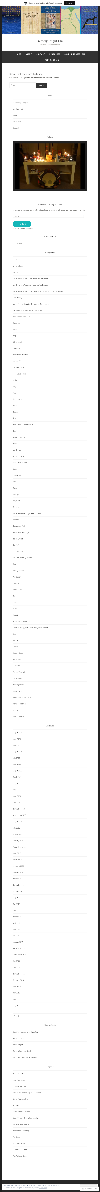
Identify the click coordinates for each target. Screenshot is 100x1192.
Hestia (15, 431)
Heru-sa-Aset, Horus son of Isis (24, 424)
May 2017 (16, 904)
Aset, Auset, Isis (18, 297)
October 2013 (18, 980)
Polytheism (17, 577)
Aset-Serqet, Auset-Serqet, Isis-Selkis (27, 310)
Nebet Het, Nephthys (21, 532)
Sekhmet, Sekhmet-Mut (22, 621)
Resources (54, 54)
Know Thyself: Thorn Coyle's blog (26, 1118)
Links (14, 481)
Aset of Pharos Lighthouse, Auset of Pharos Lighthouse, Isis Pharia (38, 291)
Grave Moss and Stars (21, 1099)
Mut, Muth (16, 500)
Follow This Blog (21, 224)
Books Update (18, 1038)
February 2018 (18, 866)
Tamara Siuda (18, 665)
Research (16, 602)
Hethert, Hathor (19, 437)
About (29, 54)
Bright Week (17, 342)
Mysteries (16, 507)
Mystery (16, 519)
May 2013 (16, 993)
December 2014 (19, 948)
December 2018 (19, 847)
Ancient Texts (18, 266)
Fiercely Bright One (50, 41)
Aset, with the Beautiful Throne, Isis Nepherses (31, 304)
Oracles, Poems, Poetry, (22, 557)
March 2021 (17, 777)
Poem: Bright (18, 1044)
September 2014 (19, 954)
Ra (14, 596)
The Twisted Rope (20, 1156)
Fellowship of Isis (19, 374)
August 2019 (17, 821)
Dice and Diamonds (20, 1073)
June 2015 (17, 935)
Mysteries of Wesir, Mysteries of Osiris (27, 513)
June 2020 (17, 796)
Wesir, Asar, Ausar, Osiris (22, 697)
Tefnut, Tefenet (19, 672)
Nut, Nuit (16, 545)
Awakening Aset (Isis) (75, 54)
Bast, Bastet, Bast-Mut (21, 316)
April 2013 (16, 999)
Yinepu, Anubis (18, 716)
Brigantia (16, 335)
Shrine (15, 646)
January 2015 (18, 942)
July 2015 (16, 929)
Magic (15, 488)
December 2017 (19, 878)
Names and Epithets (20, 526)
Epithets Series (18, 367)
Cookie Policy (43, 1188)
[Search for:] (22, 85)
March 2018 (17, 859)
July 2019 (16, 828)
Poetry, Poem (18, 570)
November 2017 (19, 885)
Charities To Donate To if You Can (25, 1032)
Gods (15, 405)
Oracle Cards (18, 551)
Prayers (16, 583)
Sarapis (15, 615)
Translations (17, 678)
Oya (14, 564)
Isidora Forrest (18, 456)
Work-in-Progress (19, 704)
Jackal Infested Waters (21, 1111)
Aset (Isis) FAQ (52, 60)
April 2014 (16, 967)
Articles (15, 272)
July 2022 (16, 758)
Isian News (17, 450)
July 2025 (16, 745)
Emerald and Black (20, 1086)
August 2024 (17, 751)
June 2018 (17, 853)
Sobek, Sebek (18, 653)
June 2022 (17, 764)
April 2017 (16, 910)
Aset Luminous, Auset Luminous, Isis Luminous (30, 278)
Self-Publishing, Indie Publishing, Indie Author (30, 627)
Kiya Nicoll (17, 475)
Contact (40, 54)
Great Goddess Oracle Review (25, 1057)
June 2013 (17, 986)
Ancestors (16, 259)
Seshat (15, 634)
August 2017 (17, 897)
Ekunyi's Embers (19, 1080)
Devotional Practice (20, 354)
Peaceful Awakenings (21, 1130)
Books (15, 329)
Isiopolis (16, 1105)
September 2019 (19, 815)
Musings (16, 494)
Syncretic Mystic (19, 1143)
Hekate (15, 412)
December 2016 (19, 916)
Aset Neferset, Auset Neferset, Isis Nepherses (30, 285)
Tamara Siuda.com (20, 1149)
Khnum (15, 469)
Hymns (15, 443)
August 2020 (17, 783)
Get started (69, 3)
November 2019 (19, 809)
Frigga (15, 392)
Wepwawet (17, 691)
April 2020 (16, 802)
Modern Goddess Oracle (22, 1051)
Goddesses (17, 399)
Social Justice (18, 659)
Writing (15, 710)
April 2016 (16, 923)
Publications (17, 589)
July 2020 (16, 789)
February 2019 (18, 834)
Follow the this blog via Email (50, 205)
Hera (14, 418)
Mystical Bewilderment (22, 1124)
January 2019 (18, 840)
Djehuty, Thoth (18, 361)
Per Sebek (17, 1137)
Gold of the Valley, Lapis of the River (27, 1092)
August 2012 (17, 1005)
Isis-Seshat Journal (20, 462)
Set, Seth (16, 640)
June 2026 (17, 739)
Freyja (15, 386)
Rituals (15, 608)
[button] (44, 182)
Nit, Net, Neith (18, 539)
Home (18, 54)
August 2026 (17, 732)
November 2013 (19, 974)
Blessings (16, 323)
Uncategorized (18, 684)
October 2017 (18, 891)
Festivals (16, 380)
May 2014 (16, 961)
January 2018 (18, 872)
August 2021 (17, 770)
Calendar (16, 348)
